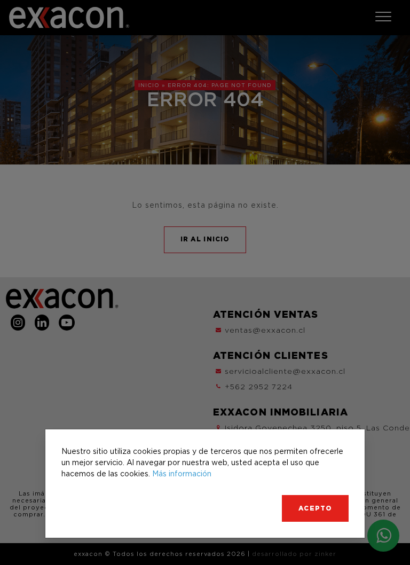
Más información (181, 473)
